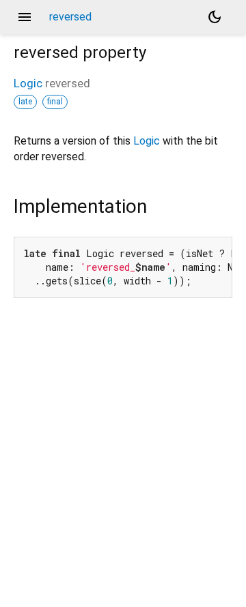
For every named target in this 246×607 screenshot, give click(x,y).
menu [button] (24, 17)
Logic (28, 83)
